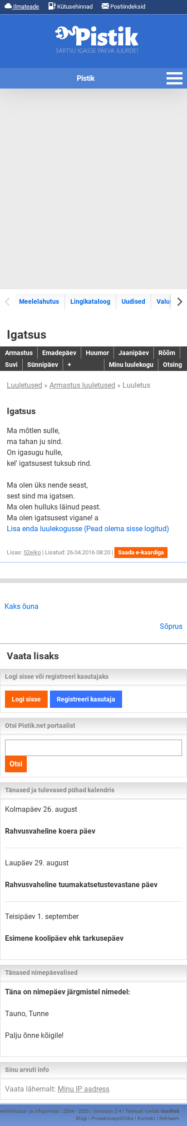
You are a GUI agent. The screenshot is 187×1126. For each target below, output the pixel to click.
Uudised (133, 301)
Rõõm (166, 352)
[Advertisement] (93, 188)
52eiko (32, 552)
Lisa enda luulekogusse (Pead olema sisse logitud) (88, 528)
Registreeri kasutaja (86, 699)
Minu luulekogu (131, 364)
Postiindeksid (127, 6)
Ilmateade (25, 6)
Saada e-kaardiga (141, 552)
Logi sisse (26, 699)
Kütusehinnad (74, 6)
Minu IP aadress (83, 1089)
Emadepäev (59, 352)
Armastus (19, 352)
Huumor (97, 352)
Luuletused (24, 385)
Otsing (172, 364)
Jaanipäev (133, 352)
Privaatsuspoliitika (112, 1118)
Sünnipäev (42, 364)
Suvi (11, 364)
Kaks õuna (22, 606)
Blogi (81, 1118)
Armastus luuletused (82, 385)
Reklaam (169, 1118)
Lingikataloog (90, 301)
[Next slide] (179, 301)
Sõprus (171, 626)
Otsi (16, 764)
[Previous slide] (8, 301)
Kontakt (146, 1118)
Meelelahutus (39, 301)
